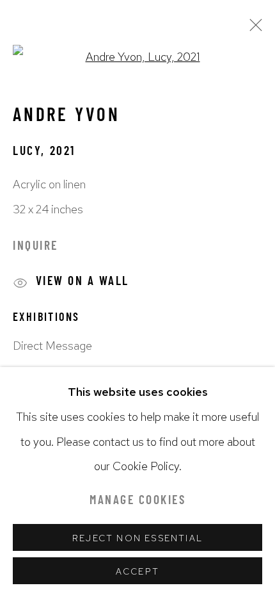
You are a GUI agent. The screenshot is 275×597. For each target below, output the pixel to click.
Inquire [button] (35, 247)
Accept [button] (137, 571)
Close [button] (252, 28)
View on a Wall (82, 283)
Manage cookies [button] (137, 501)
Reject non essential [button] (137, 538)
